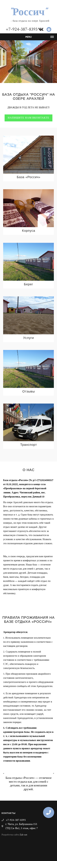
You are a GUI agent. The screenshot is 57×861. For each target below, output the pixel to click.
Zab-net (23, 834)
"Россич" (28, 11)
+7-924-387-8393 (22, 29)
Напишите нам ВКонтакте (28, 117)
